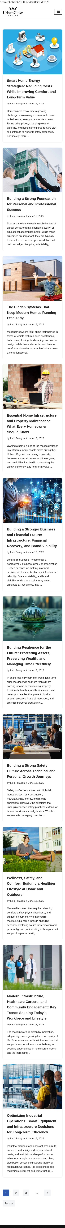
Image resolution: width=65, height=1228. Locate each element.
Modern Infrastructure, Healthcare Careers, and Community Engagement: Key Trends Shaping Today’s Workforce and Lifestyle (31, 1007)
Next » (9, 1203)
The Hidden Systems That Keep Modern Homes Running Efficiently (31, 312)
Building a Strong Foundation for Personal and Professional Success (31, 204)
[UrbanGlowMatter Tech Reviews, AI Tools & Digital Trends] (13, 12)
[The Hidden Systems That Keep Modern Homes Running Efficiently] (32, 278)
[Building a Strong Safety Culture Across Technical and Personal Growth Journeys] (32, 736)
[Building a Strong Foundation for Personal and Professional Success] (32, 170)
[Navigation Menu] (58, 12)
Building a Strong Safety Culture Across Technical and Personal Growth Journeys (31, 771)
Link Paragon (17, 103)
